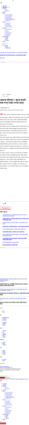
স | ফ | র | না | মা (8, 17)
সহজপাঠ (4, 352)
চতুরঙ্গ (4, 13)
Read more (2, 57)
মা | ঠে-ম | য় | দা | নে (9, 18)
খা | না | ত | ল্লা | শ (8, 15)
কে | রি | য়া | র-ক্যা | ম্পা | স (10, 19)
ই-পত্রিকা (4, 359)
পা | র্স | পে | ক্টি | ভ (8, 33)
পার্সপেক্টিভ (4, 334)
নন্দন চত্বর (4, 320)
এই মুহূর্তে (4, 385)
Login (6, 46)
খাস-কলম (4, 12)
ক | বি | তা (7, 31)
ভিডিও (6, 39)
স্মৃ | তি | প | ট (7, 20)
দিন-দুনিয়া (4, 386)
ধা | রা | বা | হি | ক (8, 29)
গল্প (3, 332)
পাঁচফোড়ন (7, 40)
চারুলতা (4, 354)
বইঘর (4, 360)
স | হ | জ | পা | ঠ (8, 25)
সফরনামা (4, 323)
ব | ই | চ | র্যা (7, 34)
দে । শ (6, 9)
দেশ (3, 310)
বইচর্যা (4, 335)
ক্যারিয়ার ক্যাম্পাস (6, 317)
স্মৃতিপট (4, 325)
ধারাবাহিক (4, 330)
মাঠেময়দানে (5, 322)
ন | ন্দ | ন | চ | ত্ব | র (8, 14)
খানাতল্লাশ (4, 318)
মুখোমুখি (4, 336)
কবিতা (4, 333)
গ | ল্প (6, 30)
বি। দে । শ (7, 10)
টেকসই (4, 350)
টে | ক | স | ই (7, 23)
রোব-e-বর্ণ (4, 28)
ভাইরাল (4, 351)
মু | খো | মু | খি (7, 35)
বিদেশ (4, 312)
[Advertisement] (14, 78)
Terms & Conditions (19, 379)
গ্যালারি (6, 37)
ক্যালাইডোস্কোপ (6, 36)
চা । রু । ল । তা (8, 26)
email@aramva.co (5, 366)
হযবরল (4, 21)
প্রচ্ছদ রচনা (5, 383)
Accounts (5, 45)
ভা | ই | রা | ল (7, 24)
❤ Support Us (6, 208)
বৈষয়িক (4, 41)
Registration (8, 47)
